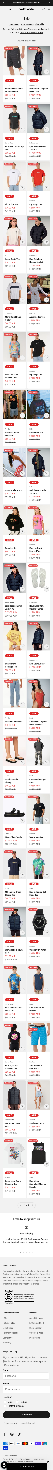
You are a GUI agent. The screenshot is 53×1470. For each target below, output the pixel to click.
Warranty (7, 1343)
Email (6, 1383)
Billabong (8, 313)
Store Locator (35, 1328)
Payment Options (10, 1333)
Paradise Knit (11, 548)
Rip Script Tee (11, 204)
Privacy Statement (10, 1459)
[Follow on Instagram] (12, 1434)
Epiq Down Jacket (37, 664)
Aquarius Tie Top (37, 317)
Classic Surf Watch (37, 950)
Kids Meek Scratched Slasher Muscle (37, 1184)
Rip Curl (8, 85)
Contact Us (8, 1338)
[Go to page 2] (32, 1205)
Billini (7, 776)
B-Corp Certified (36, 1323)
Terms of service (39, 1459)
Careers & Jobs (36, 1333)
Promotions (34, 1338)
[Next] (49, 2)
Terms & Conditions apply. (31, 32)
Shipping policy (8, 1462)
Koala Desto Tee (12, 259)
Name (6, 1370)
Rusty (31, 718)
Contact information (25, 1462)
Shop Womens (27, 24)
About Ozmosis (36, 1318)
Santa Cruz (9, 143)
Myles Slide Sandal (13, 837)
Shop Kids (39, 24)
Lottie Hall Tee (36, 432)
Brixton (7, 1177)
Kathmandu (33, 85)
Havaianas (33, 602)
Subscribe (26, 1414)
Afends (32, 313)
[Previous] (3, 2)
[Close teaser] (48, 1462)
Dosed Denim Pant (13, 721)
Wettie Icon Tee (36, 837)
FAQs (5, 1318)
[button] (27, 1466)
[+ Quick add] (22, 71)
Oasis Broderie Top (13, 490)
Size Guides (8, 1328)
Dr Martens (9, 834)
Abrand (32, 1120)
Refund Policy (9, 1323)
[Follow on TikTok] (19, 1434)
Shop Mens (14, 24)
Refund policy (25, 1459)
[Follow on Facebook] (5, 1434)
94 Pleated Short (37, 1123)
